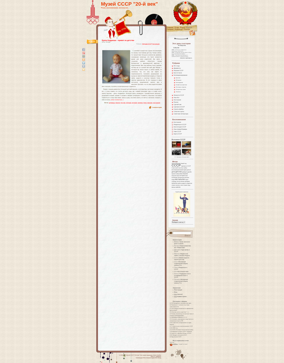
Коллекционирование (180, 75)
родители (189, 183)
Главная (170, 27)
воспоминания (176, 169)
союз (181, 185)
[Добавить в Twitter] (83, 63)
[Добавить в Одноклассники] (83, 59)
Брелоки (178, 77)
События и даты (179, 111)
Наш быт (176, 97)
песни (178, 181)
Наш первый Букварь (180, 129)
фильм (174, 187)
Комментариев (180, 296)
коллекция (174, 177)
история (134, 103)
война (185, 168)
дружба (189, 172)
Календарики (179, 82)
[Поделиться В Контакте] (83, 66)
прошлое (174, 183)
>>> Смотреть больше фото (181, 157)
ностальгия (156, 103)
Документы (177, 68)
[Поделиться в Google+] (83, 53)
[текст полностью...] (117, 100)
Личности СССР (179, 95)
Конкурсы (178, 29)
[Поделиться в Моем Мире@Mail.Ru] (83, 56)
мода (173, 179)
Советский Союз (176, 168)
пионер (182, 181)
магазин (149, 103)
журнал (174, 173)
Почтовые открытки (181, 87)
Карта (182, 27)
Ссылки (187, 29)
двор (185, 169)
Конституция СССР (180, 127)
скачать (178, 185)
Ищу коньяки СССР (176, 336)
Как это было (178, 73)
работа (180, 183)
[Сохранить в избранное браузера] (83, 69)
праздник (187, 181)
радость (184, 183)
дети (173, 172)
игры (178, 175)
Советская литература (181, 114)
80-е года (177, 66)
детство (122, 103)
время (182, 169)
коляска (140, 103)
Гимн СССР (177, 131)
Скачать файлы (179, 109)
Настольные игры (182, 271)
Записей (178, 294)
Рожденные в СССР (180, 124)
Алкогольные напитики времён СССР (183, 326)
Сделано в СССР (179, 107)
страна (185, 185)
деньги (189, 169)
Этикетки (178, 91)
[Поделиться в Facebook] (83, 49)
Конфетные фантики (181, 84)
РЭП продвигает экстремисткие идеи (181, 303)
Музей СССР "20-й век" (129, 4)
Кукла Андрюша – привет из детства (118, 40)
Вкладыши (178, 80)
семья (173, 185)
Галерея (170, 29)
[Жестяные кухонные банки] (176, 147)
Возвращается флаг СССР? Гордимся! (181, 331)
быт (182, 168)
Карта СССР (178, 134)
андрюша (112, 103)
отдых (186, 179)
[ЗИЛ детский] (186, 147)
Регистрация (178, 290)
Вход (175, 292)
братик (117, 103)
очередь (174, 181)
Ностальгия (156, 44)
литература (181, 177)
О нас (177, 27)
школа (178, 187)
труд (189, 185)
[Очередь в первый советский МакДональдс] (176, 155)
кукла (145, 103)
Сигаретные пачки (181, 89)
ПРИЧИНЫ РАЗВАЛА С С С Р (179, 317)
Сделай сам (177, 104)
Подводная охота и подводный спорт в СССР (182, 275)
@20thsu (175, 344)
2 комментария (157, 107)
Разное (176, 102)
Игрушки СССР (147, 44)
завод (177, 173)
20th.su (153, 356)
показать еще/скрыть (186, 58)
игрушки (174, 175)
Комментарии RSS (152, 357)
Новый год (183, 163)
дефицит (184, 172)
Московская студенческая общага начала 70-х (181, 263)
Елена (176, 242)
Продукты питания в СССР (180, 335)
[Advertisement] (129, 48)
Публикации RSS (140, 357)
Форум (189, 27)
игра (181, 173)
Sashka (159, 355)
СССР (176, 165)
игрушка (128, 103)
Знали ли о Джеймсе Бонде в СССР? (181, 333)
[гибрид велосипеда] (186, 155)
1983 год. (175, 328)
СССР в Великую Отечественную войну (182, 329)
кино (186, 175)
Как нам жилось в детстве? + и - (180, 312)
